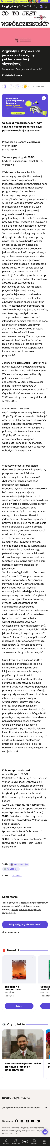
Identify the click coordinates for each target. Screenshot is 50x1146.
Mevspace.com (28, 1130)
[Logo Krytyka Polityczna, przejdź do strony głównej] (16, 6)
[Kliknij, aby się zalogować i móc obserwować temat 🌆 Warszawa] (26, 864)
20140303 (17, 876)
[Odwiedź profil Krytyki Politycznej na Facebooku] (16, 1121)
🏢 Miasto (9, 869)
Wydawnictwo (16, 1143)
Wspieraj (5, 1143)
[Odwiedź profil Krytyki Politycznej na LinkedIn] (38, 1121)
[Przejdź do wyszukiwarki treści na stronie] (35, 6)
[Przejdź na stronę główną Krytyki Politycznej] (16, 1098)
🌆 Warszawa (17, 864)
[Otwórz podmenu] (46, 1107)
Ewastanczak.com (9, 1133)
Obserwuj (34, 1143)
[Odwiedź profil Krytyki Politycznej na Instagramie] (22, 1121)
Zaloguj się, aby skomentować (25, 924)
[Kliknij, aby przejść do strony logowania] (46, 6)
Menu (44, 1143)
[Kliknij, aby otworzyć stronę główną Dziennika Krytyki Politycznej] (25, 1141)
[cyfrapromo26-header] (25, 1)
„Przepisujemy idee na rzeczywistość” (21, 1107)
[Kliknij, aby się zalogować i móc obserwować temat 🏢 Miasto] (16, 869)
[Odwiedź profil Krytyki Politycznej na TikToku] (27, 1121)
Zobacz (19, 1006)
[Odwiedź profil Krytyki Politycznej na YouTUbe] (32, 1121)
